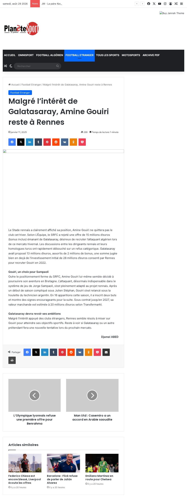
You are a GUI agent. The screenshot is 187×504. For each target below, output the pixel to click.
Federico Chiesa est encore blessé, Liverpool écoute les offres (24, 479)
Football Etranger (80, 55)
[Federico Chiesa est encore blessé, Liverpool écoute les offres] (24, 463)
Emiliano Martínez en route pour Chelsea (99, 477)
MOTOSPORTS (131, 55)
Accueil (10, 55)
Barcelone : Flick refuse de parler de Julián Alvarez (62, 479)
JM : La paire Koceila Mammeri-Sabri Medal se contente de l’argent (80, 3)
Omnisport (26, 55)
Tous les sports (107, 55)
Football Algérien (49, 55)
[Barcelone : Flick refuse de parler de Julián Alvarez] (63, 463)
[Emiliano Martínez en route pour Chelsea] (102, 463)
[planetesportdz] (21, 28)
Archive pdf (151, 55)
